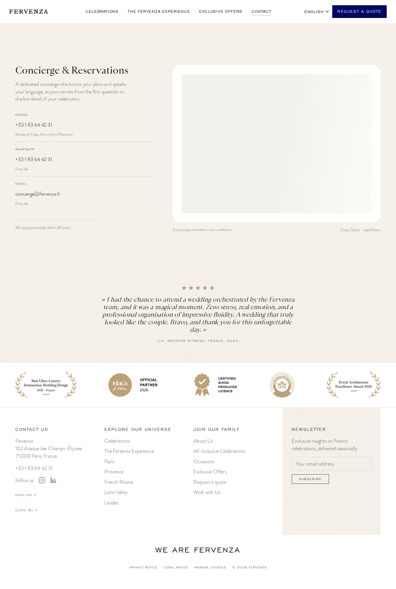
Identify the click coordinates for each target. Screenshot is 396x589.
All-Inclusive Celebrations (219, 451)
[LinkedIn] (53, 480)
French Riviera (118, 482)
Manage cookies (210, 567)
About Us (203, 440)
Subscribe (310, 479)
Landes (111, 502)
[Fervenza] (30, 11)
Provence (113, 471)
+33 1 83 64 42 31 (33, 124)
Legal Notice (371, 229)
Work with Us (207, 492)
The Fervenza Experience (129, 451)
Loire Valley (116, 492)
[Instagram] (42, 480)
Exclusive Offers (210, 471)
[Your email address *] (331, 464)
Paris (109, 461)
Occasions (204, 461)
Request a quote (359, 11)
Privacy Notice (350, 229)
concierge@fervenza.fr (38, 193)
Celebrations (117, 440)
